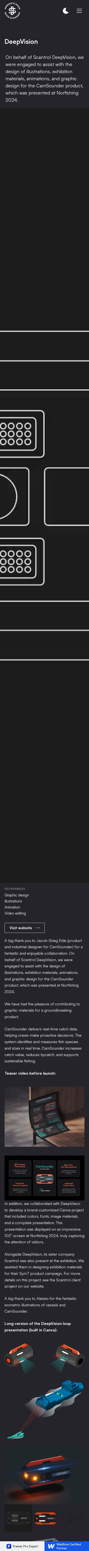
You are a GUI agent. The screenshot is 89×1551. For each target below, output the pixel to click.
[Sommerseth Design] (13, 11)
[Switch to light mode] (66, 11)
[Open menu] (79, 11)
